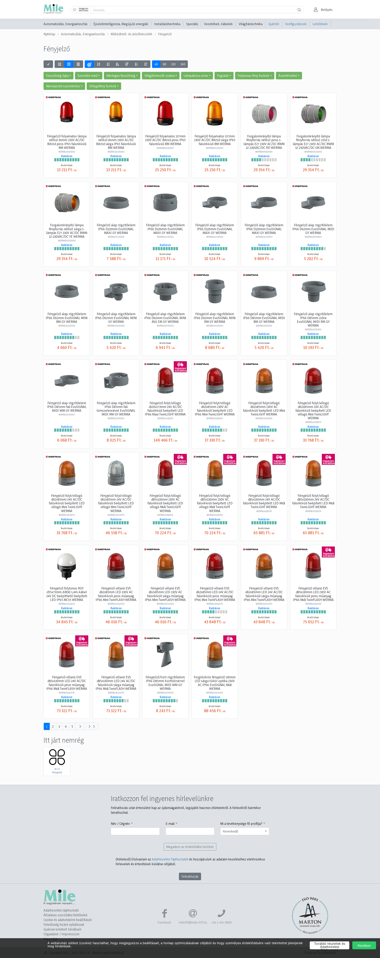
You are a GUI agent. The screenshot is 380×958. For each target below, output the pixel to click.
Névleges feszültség (120, 75)
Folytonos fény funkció (253, 75)
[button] (324, 10)
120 (173, 64)
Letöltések (320, 24)
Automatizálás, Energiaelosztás (65, 24)
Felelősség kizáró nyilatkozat (64, 924)
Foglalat (223, 75)
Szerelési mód (87, 75)
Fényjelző (165, 34)
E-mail (170, 823)
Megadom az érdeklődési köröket (190, 847)
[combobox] (244, 831)
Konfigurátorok (296, 24)
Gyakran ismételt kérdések (62, 929)
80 (164, 64)
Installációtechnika (167, 24)
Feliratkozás (190, 876)
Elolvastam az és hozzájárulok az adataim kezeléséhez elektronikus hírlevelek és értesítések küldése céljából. (190, 861)
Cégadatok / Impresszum (61, 934)
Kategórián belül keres (83, 9)
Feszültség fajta (57, 75)
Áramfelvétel (287, 75)
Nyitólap (49, 34)
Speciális (192, 24)
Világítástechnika (250, 24)
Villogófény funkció (102, 86)
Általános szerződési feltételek (65, 915)
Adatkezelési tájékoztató (61, 910)
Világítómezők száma (159, 75)
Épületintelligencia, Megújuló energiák (120, 24)
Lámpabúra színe (196, 75)
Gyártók (273, 24)
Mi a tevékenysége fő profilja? (241, 823)
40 (156, 64)
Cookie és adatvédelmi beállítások (68, 920)
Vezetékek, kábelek (218, 24)
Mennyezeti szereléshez (63, 86)
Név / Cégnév (120, 823)
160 (182, 64)
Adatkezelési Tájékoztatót (170, 859)
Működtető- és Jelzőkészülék (131, 34)
